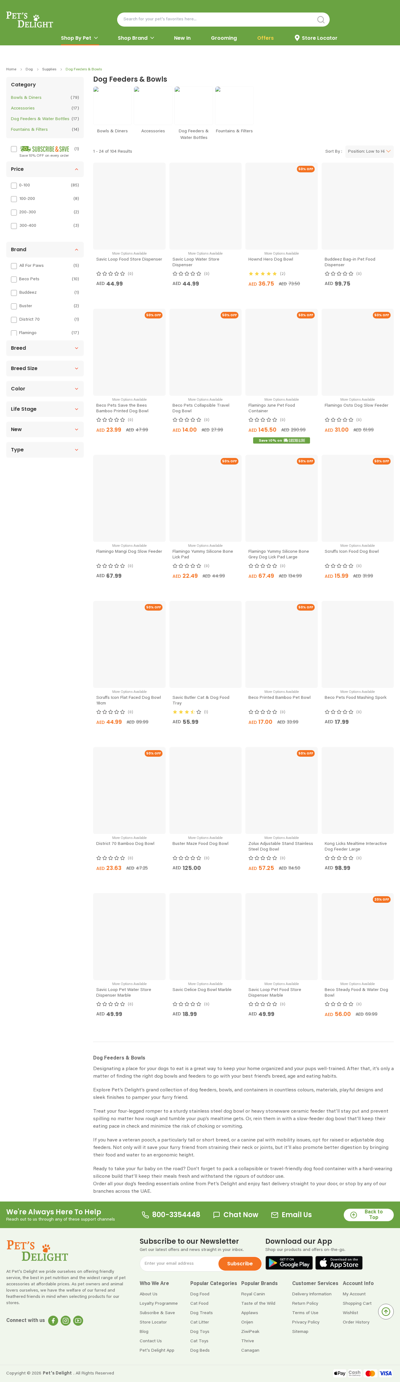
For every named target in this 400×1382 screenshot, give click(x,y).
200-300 (27, 212)
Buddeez (28, 293)
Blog (144, 1364)
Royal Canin (253, 1326)
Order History (356, 1355)
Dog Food (199, 1326)
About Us (149, 1326)
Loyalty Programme (159, 1336)
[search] (271, 20)
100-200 (27, 199)
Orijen (247, 1355)
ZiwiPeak (250, 1364)
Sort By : (333, 152)
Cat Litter (199, 1355)
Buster (25, 306)
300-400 (27, 226)
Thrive (247, 1373)
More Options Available (129, 254)
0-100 (24, 185)
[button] (45, 169)
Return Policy (305, 1336)
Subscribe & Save (157, 1345)
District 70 (29, 320)
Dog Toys (199, 1364)
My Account (354, 1326)
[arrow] (96, 38)
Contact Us (151, 1373)
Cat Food (199, 1336)
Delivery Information (312, 1326)
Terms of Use (305, 1345)
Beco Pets (29, 279)
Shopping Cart (357, 1336)
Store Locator (153, 1355)
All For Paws (31, 266)
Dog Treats (201, 1345)
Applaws (249, 1345)
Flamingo (28, 333)
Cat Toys (199, 1373)
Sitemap (300, 1364)
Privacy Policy (305, 1355)
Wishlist (350, 1345)
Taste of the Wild (258, 1336)
